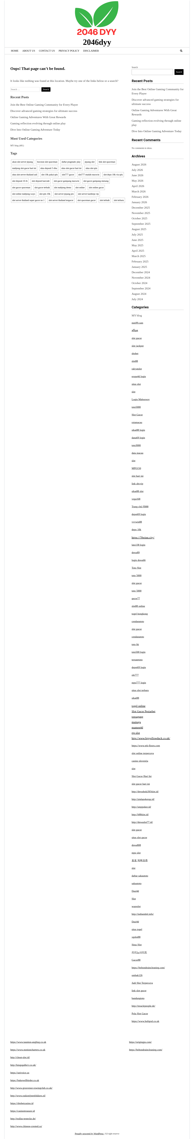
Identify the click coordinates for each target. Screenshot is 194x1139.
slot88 (135, 361)
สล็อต (135, 330)
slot (133, 391)
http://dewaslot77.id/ (142, 822)
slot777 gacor (68, 174)
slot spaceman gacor (87, 200)
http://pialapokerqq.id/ (143, 799)
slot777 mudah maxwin (88, 174)
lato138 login (138, 544)
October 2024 (139, 283)
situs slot (136, 384)
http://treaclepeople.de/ (143, 1005)
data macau (137, 453)
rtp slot (136, 732)
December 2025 (141, 207)
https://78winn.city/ (143, 537)
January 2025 (139, 266)
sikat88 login (138, 430)
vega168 (136, 498)
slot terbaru (119, 200)
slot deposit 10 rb (20, 181)
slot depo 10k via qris (113, 174)
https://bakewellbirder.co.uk (24, 1080)
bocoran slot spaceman (47, 162)
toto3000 (136, 445)
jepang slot (89, 162)
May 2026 (137, 180)
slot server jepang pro (64, 194)
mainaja (136, 722)
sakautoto (136, 883)
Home (14, 50)
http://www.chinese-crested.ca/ (26, 1126)
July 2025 (137, 234)
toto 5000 (136, 575)
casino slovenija (140, 760)
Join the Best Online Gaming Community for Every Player (44, 104)
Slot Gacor (137, 414)
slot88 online (138, 606)
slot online (80, 187)
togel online (138, 705)
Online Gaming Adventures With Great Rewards (38, 117)
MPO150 (136, 468)
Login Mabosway (141, 399)
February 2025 (140, 261)
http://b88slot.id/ (140, 814)
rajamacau (137, 422)
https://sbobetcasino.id (21, 1103)
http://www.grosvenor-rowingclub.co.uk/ (31, 1088)
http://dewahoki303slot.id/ (145, 791)
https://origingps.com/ (140, 1042)
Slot (134, 898)
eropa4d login (139, 376)
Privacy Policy (69, 50)
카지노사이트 (139, 952)
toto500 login (138, 652)
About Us (28, 50)
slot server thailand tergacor (61, 200)
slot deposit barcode (41, 181)
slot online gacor (96, 187)
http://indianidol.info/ (143, 914)
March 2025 (139, 256)
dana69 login (138, 437)
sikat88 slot (137, 491)
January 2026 (139, 202)
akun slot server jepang (22, 162)
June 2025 (137, 239)
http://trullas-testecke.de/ (23, 1118)
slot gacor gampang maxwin (66, 181)
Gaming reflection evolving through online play (38, 123)
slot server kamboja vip (88, 194)
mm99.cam (137, 322)
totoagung (137, 716)
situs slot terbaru (140, 690)
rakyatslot (137, 368)
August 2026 (139, 164)
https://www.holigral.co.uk (145, 1021)
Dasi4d (135, 891)
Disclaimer (91, 50)
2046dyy (97, 42)
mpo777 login (139, 682)
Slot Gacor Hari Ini (142, 776)
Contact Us (47, 50)
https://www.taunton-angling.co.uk (28, 1042)
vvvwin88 (137, 521)
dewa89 (136, 552)
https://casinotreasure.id (22, 1111)
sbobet (135, 353)
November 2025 (141, 213)
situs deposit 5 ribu (48, 168)
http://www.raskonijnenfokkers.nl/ (28, 1095)
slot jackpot (138, 345)
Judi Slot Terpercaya (142, 982)
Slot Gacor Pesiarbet (143, 711)
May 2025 (137, 245)
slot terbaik (105, 200)
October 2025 (139, 218)
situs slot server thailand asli (24, 174)
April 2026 (138, 186)
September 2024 (141, 288)
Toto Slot (136, 567)
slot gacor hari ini (141, 783)
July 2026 (137, 169)
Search (135, 67)
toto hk (135, 644)
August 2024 (139, 293)
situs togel (137, 929)
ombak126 (137, 975)
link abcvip (137, 483)
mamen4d (137, 727)
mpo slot (136, 852)
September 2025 (141, 223)
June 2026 (137, 175)
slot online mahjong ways (23, 194)
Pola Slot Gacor (140, 1013)
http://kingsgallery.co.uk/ (23, 1065)
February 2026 (140, 196)
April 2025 (138, 250)
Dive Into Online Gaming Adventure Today (35, 129)
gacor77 (136, 598)
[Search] (181, 51)
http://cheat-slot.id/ (20, 1057)
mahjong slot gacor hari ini (24, 168)
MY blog (14, 145)
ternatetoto (137, 659)
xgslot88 (136, 937)
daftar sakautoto (140, 875)
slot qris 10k (44, 194)
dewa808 (136, 845)
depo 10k (136, 529)
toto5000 (136, 407)
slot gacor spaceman (21, 187)
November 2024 (141, 277)
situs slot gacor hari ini (71, 168)
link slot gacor (139, 990)
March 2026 (139, 191)
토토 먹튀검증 (140, 860)
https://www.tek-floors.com (146, 745)
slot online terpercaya (143, 753)
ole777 (135, 675)
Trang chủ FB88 (140, 506)
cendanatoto (138, 621)
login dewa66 (139, 560)
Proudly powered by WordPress (89, 1133)
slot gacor (137, 338)
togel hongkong (140, 613)
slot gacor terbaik (42, 187)
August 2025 (139, 229)
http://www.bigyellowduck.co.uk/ (151, 738)
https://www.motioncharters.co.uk (27, 1049)
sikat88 (135, 698)
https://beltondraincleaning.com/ (148, 967)
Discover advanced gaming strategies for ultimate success (43, 110)
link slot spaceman (107, 162)
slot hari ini (137, 476)
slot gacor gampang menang (96, 181)
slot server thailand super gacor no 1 (28, 200)
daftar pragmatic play (71, 162)
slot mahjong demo (62, 187)
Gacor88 (136, 960)
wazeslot (136, 906)
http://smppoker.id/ (141, 806)
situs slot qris (91, 168)
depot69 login (139, 514)
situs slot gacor (139, 837)
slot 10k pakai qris (49, 174)
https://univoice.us (19, 1072)
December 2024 (141, 272)
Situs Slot (137, 944)
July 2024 (137, 299)
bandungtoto (138, 998)
